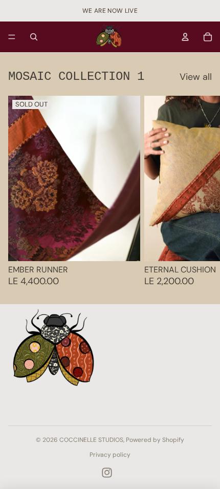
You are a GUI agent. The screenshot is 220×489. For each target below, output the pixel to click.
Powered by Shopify (155, 440)
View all (196, 77)
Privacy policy (110, 455)
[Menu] (12, 37)
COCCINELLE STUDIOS (91, 440)
